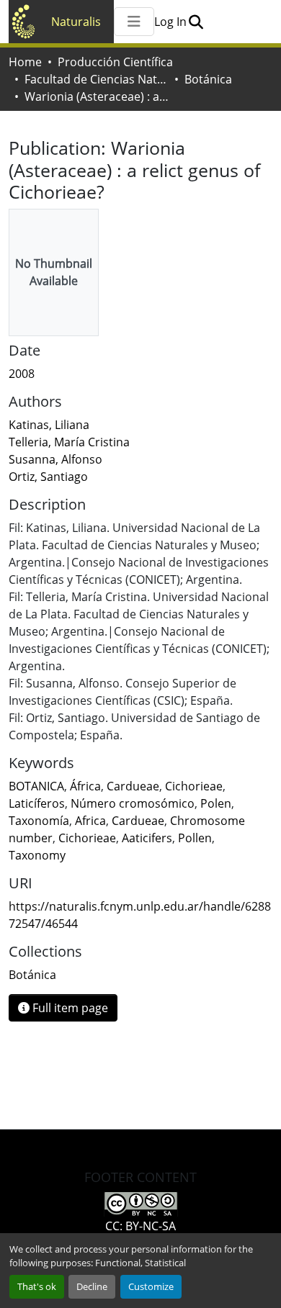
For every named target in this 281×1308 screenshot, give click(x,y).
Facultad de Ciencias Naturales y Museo (96, 79)
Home (25, 62)
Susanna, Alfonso (55, 459)
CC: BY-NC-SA (140, 1226)
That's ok (36, 1286)
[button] (196, 21)
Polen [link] (215, 803)
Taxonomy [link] (37, 855)
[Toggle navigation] (134, 21)
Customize (151, 1286)
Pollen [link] (195, 838)
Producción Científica (115, 62)
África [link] (85, 786)
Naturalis (76, 22)
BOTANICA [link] (36, 786)
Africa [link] (90, 821)
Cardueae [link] (133, 786)
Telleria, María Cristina (69, 442)
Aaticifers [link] (147, 838)
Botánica (208, 79)
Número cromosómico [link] (133, 803)
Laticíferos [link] (37, 803)
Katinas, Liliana (49, 425)
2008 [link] (22, 374)
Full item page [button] (69, 1008)
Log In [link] (170, 22)
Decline (91, 1286)
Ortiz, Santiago (48, 476)
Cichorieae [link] (194, 786)
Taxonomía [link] (39, 821)
